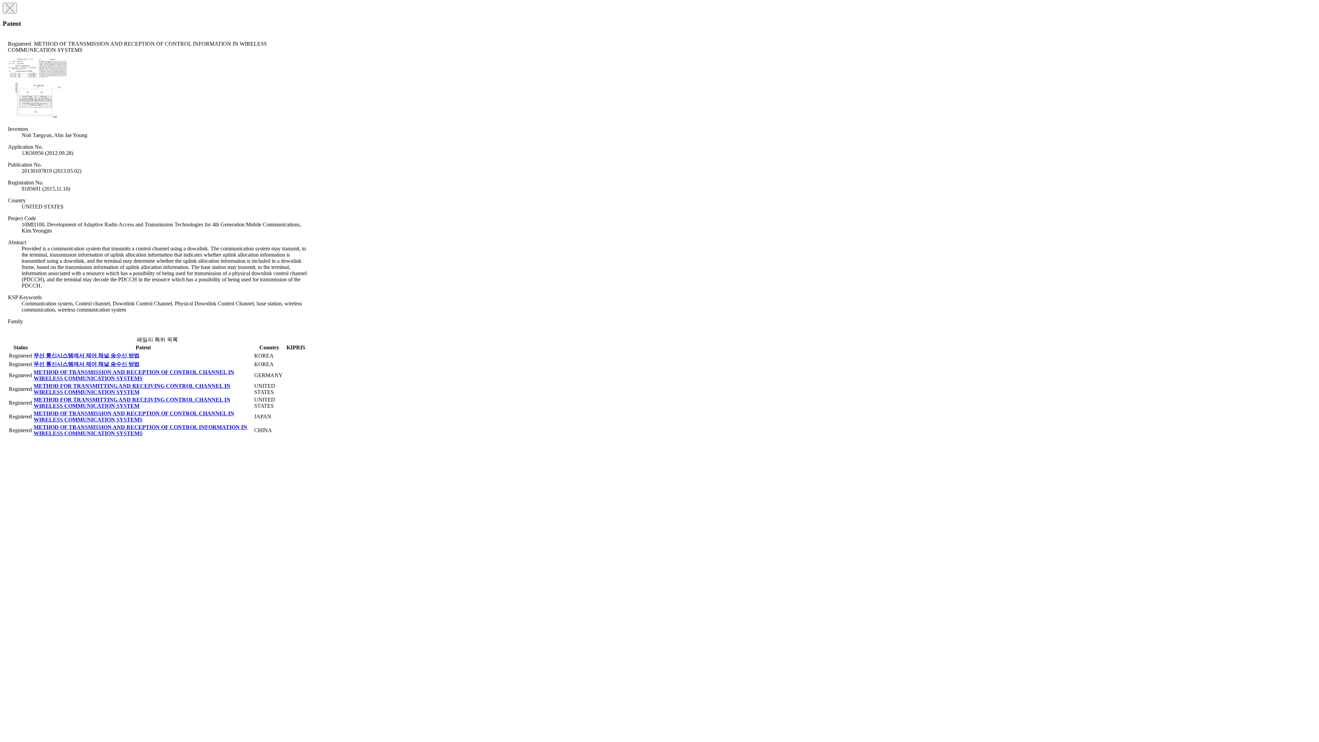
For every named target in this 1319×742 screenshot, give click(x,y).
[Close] (10, 8)
